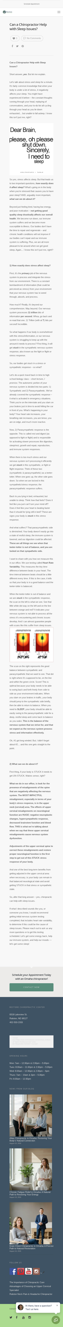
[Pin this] (23, 45)
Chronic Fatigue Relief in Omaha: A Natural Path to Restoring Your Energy (30, 1193)
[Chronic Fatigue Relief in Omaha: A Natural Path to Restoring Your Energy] (31, 1169)
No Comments (33, 38)
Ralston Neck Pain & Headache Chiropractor (31, 1294)
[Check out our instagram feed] (36, 1271)
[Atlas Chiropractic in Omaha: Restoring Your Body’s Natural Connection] (31, 1115)
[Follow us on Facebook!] (13, 1271)
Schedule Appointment (31, 4)
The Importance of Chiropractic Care (27, 1282)
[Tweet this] (17, 45)
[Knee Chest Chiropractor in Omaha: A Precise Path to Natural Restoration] (31, 1223)
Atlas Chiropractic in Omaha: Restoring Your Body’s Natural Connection (31, 1139)
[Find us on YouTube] (28, 1271)
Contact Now (31, 987)
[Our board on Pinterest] (20, 1271)
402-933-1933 (16, 1022)
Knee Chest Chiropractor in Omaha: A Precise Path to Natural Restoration (31, 1247)
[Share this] (12, 45)
